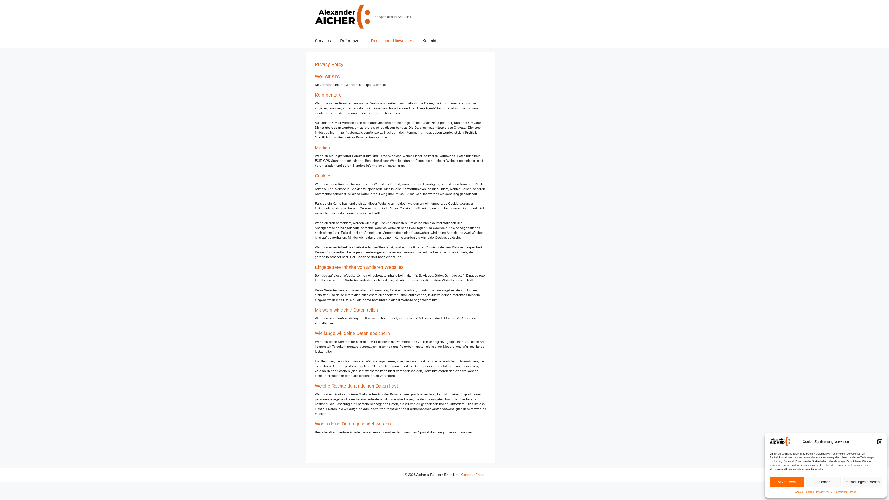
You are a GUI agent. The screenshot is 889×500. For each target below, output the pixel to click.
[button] (879, 442)
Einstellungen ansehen (862, 482)
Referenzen (351, 40)
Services (323, 40)
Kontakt (429, 40)
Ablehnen (823, 482)
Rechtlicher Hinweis (845, 492)
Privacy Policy (824, 492)
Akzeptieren (787, 482)
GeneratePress (472, 475)
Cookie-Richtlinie (804, 492)
